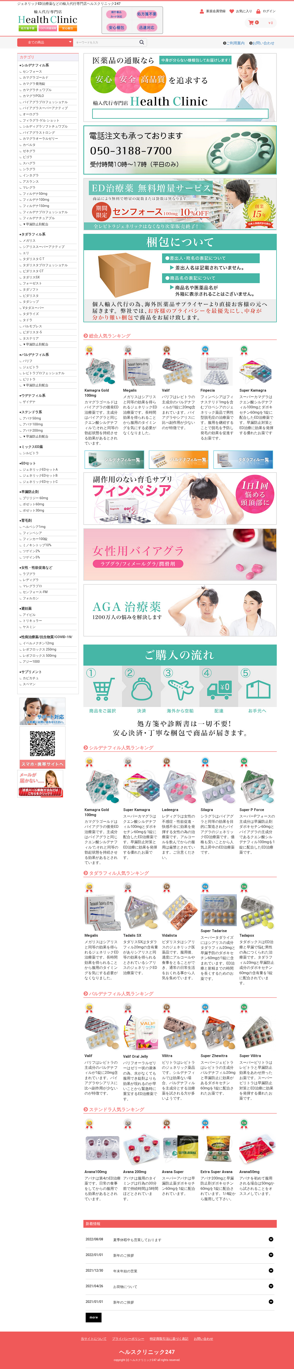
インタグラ (31, 175)
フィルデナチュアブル (39, 218)
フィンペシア (32, 533)
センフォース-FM (35, 592)
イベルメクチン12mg (38, 643)
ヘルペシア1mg (34, 527)
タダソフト (31, 289)
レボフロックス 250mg (39, 649)
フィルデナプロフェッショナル (45, 212)
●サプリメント (30, 672)
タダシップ (31, 301)
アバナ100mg (33, 424)
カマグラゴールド (35, 77)
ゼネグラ (29, 151)
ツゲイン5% (31, 557)
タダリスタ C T (34, 259)
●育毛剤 (25, 520)
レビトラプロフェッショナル (44, 373)
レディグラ (31, 580)
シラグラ (29, 169)
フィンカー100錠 (35, 539)
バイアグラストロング (39, 132)
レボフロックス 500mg (39, 655)
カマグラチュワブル (37, 90)
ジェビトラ (31, 367)
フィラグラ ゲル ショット (41, 120)
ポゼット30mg (33, 510)
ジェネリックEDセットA (40, 469)
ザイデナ (29, 402)
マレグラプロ (32, 586)
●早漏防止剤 (29, 492)
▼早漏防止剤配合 (35, 224)
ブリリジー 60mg (35, 498)
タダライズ (31, 314)
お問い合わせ (263, 43)
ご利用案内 (235, 43)
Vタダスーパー (33, 308)
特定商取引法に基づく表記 (169, 1339)
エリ (26, 253)
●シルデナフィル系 (34, 65)
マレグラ (29, 187)
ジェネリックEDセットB (40, 475)
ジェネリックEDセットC (40, 482)
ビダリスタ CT (33, 271)
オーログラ (31, 114)
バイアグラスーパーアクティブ (45, 108)
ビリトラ (29, 379)
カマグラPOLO (33, 96)
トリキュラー (32, 620)
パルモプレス (32, 326)
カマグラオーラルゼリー (40, 138)
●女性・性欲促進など (35, 568)
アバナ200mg (33, 430)
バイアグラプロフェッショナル (45, 102)
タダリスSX (31, 277)
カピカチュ (31, 678)
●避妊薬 (25, 608)
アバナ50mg (32, 418)
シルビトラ (31, 453)
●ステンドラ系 (30, 412)
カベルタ (29, 145)
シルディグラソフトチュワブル (45, 126)
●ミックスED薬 (31, 447)
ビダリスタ (31, 295)
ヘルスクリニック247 (147, 1352)
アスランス (31, 181)
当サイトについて (94, 1339)
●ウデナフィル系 (32, 395)
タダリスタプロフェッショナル (45, 265)
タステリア (31, 338)
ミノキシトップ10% (37, 545)
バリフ (27, 361)
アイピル (29, 615)
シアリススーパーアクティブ (44, 247)
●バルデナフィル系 (34, 355)
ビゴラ (27, 157)
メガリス (29, 240)
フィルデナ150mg (36, 206)
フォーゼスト (32, 283)
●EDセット (27, 463)
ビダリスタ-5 (32, 332)
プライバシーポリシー (128, 1339)
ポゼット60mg (33, 504)
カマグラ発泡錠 (34, 83)
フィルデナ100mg (36, 199)
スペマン (29, 684)
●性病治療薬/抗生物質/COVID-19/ (45, 637)
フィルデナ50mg (35, 193)
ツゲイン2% (31, 551)
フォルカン (31, 598)
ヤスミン (29, 627)
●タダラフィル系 (32, 234)
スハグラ (29, 163)
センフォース (32, 71)
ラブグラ (29, 574)
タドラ (27, 320)
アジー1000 (31, 661)
